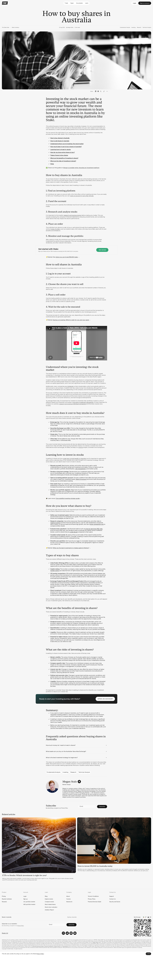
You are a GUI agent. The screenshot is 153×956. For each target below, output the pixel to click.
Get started (102, 250)
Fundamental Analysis (125, 27)
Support (111, 896)
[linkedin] (95, 91)
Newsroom (69, 901)
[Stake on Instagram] (63, 933)
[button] (76, 745)
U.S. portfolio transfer (29, 901)
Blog (46, 896)
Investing (133, 27)
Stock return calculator (51, 907)
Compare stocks (49, 901)
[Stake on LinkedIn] (79, 781)
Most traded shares (50, 904)
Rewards (4, 901)
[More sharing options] (107, 91)
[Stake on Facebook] (71, 933)
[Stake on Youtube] (74, 933)
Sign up (25, 899)
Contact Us (112, 899)
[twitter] (100, 91)
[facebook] (98, 91)
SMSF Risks (95, 942)
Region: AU (5, 933)
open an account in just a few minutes (81, 196)
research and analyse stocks (72, 215)
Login (134, 3)
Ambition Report (49, 909)
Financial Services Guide (94, 901)
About (68, 896)
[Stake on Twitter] (67, 933)
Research (139, 27)
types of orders (55, 229)
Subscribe (102, 806)
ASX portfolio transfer (29, 904)
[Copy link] (104, 91)
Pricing (4, 896)
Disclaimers (65, 946)
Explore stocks (49, 899)
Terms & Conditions (93, 896)
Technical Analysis (147, 27)
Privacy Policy (91, 899)
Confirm (148, 953)
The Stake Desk (5, 27)
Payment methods (7, 899)
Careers (68, 899)
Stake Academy (15, 27)
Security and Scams (114, 901)
